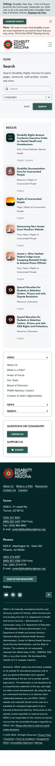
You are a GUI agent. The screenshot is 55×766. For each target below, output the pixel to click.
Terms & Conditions (25, 739)
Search (42, 106)
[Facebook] (13, 595)
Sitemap (38, 742)
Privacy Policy (44, 735)
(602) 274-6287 (11, 556)
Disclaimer (9, 739)
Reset (27, 106)
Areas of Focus (15, 375)
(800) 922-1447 (11, 521)
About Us (12, 365)
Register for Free (37, 12)
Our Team (12, 380)
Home (7, 59)
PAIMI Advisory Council (20, 390)
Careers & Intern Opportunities (24, 395)
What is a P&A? (16, 370)
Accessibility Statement (22, 742)
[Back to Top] (49, 595)
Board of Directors (17, 385)
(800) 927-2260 (11, 560)
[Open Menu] (50, 44)
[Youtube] (6, 595)
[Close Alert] (50, 21)
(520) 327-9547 (11, 517)
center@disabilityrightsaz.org (28, 529)
